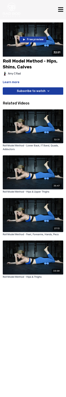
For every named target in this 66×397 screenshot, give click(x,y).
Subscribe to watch (31, 91)
